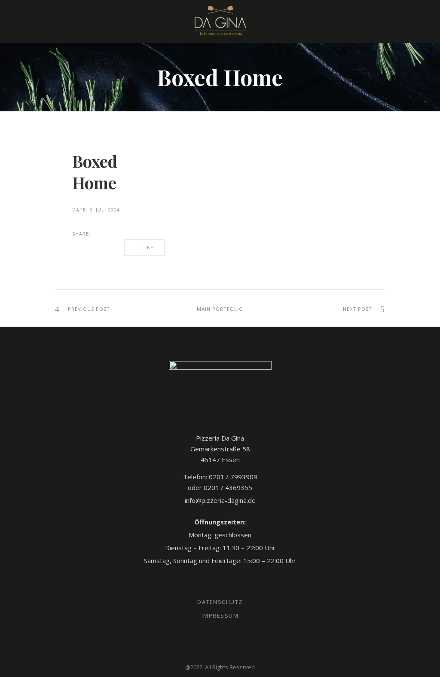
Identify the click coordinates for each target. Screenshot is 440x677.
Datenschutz (220, 602)
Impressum (220, 615)
